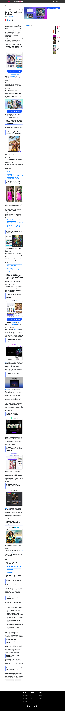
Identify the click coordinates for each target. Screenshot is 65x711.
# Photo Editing (18, 679)
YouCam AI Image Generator (14, 586)
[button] (56, 1)
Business (16, 1)
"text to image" (16, 329)
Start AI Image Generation (53, 8)
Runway (6, 435)
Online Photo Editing (13, 5)
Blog (7, 5)
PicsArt (6, 362)
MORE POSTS (32, 685)
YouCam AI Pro (13, 76)
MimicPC (7, 389)
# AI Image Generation (10, 679)
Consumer (20, 1)
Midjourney (7, 508)
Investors (52, 1)
